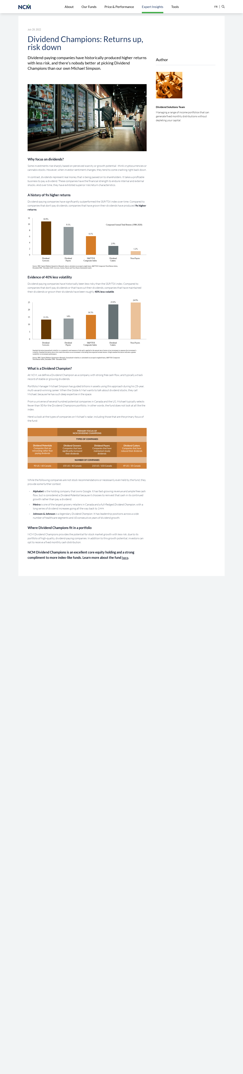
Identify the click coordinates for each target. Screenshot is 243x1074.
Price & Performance (119, 7)
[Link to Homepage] (24, 6)
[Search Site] (222, 6)
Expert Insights (152, 7)
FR (216, 6)
